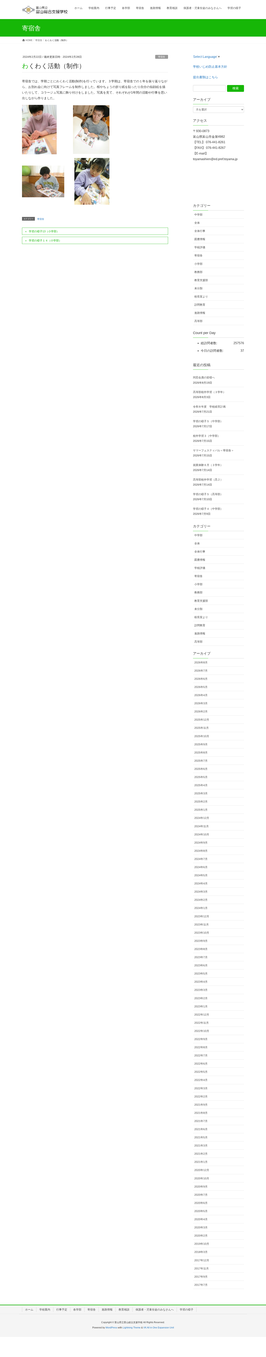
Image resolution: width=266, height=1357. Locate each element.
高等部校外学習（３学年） (209, 392)
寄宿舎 (161, 56)
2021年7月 (201, 1121)
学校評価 (199, 247)
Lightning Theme (132, 1327)
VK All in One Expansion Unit (158, 1327)
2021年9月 (201, 1104)
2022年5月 (201, 1071)
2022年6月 (201, 1063)
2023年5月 (201, 973)
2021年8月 (201, 1112)
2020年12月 (201, 1170)
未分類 (198, 288)
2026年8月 (201, 662)
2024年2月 (201, 899)
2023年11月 (201, 924)
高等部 (198, 321)
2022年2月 (201, 1096)
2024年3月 (201, 891)
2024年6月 (201, 867)
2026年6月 (201, 678)
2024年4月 (201, 883)
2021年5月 (201, 1137)
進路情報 (199, 312)
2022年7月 (201, 1055)
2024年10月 (201, 834)
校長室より (201, 296)
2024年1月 (201, 908)
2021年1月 (201, 1161)
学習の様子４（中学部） (208, 508)
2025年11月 (201, 727)
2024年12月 (201, 817)
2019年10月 (201, 1243)
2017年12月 (201, 1260)
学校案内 (44, 1309)
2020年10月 (201, 1178)
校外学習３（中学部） (206, 435)
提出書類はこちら (205, 77)
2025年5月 (201, 777)
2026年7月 (201, 670)
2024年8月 (201, 850)
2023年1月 (201, 1006)
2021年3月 (201, 1145)
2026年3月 (201, 703)
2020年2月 (201, 1235)
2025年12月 (201, 719)
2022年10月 (201, 1030)
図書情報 (199, 239)
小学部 (198, 263)
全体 (197, 222)
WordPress (111, 1327)
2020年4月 (201, 1219)
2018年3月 (201, 1251)
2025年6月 (201, 768)
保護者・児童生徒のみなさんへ (155, 1309)
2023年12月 (201, 916)
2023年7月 (201, 957)
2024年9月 (201, 842)
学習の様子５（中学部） (208, 421)
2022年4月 (201, 1080)
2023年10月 (201, 932)
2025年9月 (201, 744)
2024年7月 (201, 859)
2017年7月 (201, 1284)
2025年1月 (201, 809)
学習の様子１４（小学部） (45, 240)
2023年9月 (201, 940)
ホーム (29, 1309)
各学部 (77, 1309)
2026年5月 (201, 687)
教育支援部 (201, 280)
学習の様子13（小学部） (44, 231)
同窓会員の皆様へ (204, 377)
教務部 (198, 272)
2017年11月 (201, 1268)
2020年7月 (201, 1194)
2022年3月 (201, 1088)
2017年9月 (201, 1276)
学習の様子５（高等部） (208, 494)
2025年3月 (201, 793)
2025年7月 (201, 760)
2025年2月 (201, 801)
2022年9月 (201, 1039)
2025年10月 (201, 736)
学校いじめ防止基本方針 (210, 66)
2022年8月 (201, 1047)
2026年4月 (201, 695)
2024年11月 (201, 826)
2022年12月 (201, 1014)
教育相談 (124, 1309)
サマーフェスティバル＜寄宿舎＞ (213, 450)
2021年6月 (201, 1129)
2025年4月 (201, 785)
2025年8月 (201, 752)
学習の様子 (186, 1309)
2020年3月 (201, 1227)
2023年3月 (201, 989)
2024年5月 (201, 875)
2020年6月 (201, 1202)
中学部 (198, 214)
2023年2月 (201, 998)
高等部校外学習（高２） (208, 479)
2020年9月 (201, 1186)
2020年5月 (201, 1211)
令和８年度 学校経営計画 (209, 406)
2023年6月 (201, 965)
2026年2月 (201, 711)
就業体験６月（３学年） (208, 465)
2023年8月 (201, 949)
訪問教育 (199, 304)
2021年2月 (201, 1153)
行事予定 (61, 1309)
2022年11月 (201, 1022)
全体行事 (199, 230)
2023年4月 (201, 981)
